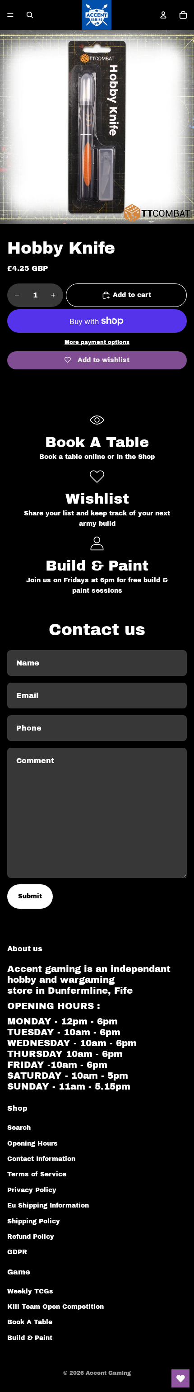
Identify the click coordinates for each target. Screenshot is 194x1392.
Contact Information (41, 1159)
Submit (30, 896)
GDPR (17, 1252)
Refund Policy (30, 1236)
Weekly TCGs (30, 1291)
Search (19, 1127)
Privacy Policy (31, 1190)
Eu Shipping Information (48, 1205)
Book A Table (29, 1322)
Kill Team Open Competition (55, 1306)
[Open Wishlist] (180, 1378)
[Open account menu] (163, 15)
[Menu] (10, 15)
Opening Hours (32, 1143)
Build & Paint (29, 1338)
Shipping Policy (33, 1221)
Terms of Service (36, 1174)
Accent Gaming (108, 1373)
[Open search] (30, 15)
